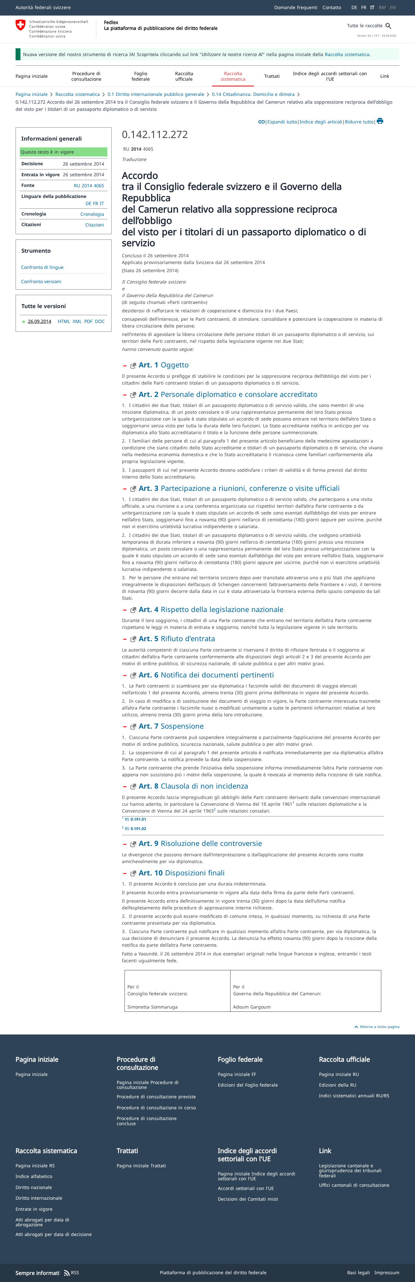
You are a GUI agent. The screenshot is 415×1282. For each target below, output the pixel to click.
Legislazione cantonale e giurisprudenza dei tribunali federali (350, 1170)
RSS (71, 1273)
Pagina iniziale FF (237, 1074)
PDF (88, 321)
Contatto (332, 7)
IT (372, 7)
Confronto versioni (41, 281)
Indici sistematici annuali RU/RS (354, 1095)
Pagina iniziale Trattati (141, 1165)
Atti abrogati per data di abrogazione (42, 1222)
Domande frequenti (295, 7)
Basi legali (358, 1272)
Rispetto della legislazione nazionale (211, 609)
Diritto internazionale (39, 1197)
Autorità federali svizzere (43, 7)
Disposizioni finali (182, 872)
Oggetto (164, 364)
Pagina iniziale (32, 94)
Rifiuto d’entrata (177, 638)
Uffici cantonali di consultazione (354, 1184)
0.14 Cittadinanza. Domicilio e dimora (253, 94)
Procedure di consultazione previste (156, 1096)
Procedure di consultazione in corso (156, 1107)
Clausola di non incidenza (193, 786)
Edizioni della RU (337, 1084)
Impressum (386, 1272)
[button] (86, 76)
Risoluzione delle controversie (200, 843)
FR (363, 7)
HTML (64, 321)
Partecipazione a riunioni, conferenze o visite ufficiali (239, 488)
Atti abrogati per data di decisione (54, 1234)
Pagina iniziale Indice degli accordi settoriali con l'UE (256, 1176)
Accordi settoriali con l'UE (246, 1188)
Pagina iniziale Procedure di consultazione (148, 1084)
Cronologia (92, 214)
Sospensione (171, 726)
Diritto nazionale (34, 1187)
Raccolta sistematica (347, 54)
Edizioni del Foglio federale (248, 1084)
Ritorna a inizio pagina (375, 1027)
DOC (100, 321)
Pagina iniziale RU (339, 1074)
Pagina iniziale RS (35, 1165)
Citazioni (94, 225)
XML (77, 321)
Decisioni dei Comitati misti (248, 1198)
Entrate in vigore (34, 1208)
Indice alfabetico (34, 1176)
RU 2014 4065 (89, 185)
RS (135, 819)
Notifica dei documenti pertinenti (206, 674)
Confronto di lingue (42, 267)
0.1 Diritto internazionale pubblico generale (156, 94)
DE (354, 7)
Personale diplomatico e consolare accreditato (228, 394)
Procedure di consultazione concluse (147, 1120)
